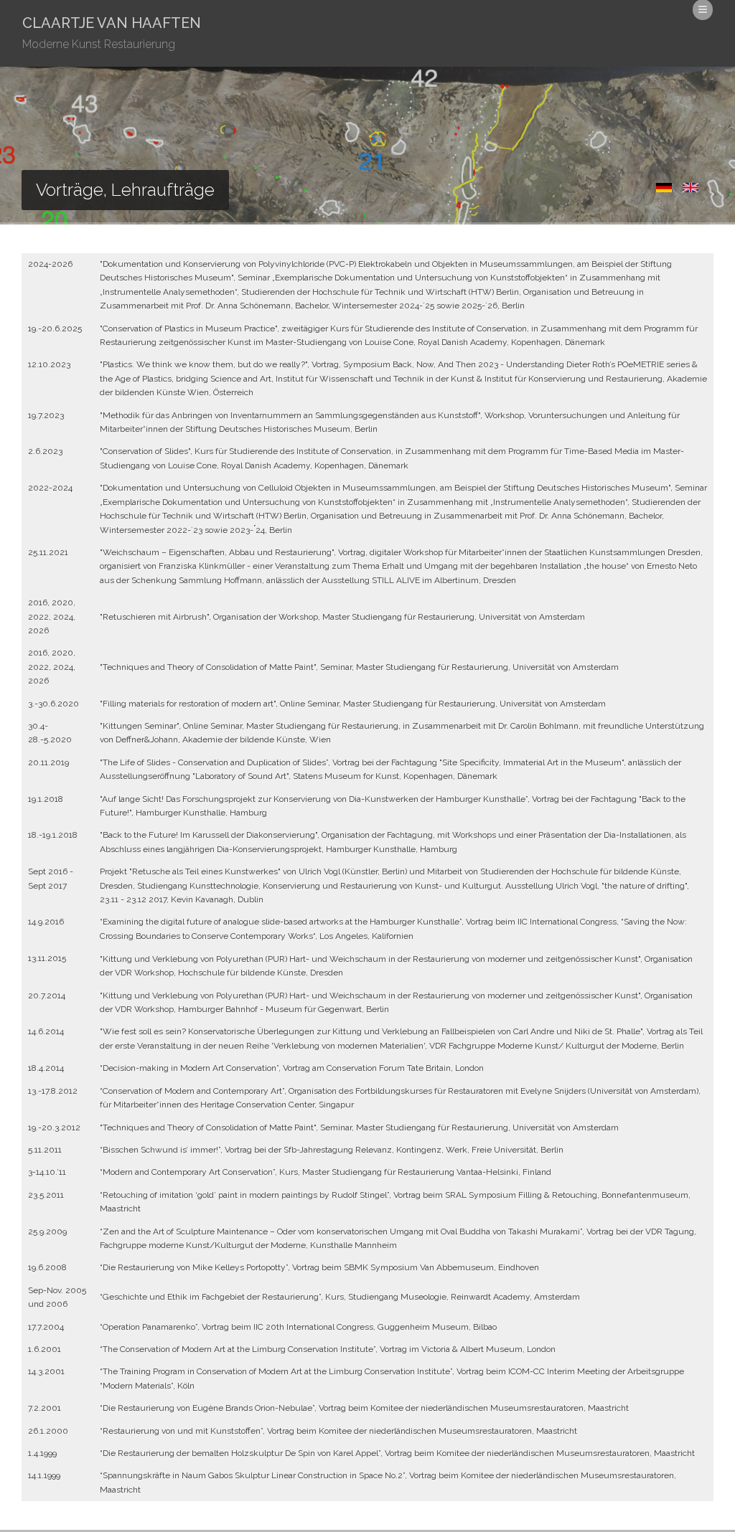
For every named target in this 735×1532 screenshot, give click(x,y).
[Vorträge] (662, 191)
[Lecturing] (688, 191)
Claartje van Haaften (111, 32)
